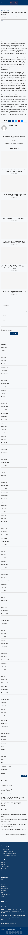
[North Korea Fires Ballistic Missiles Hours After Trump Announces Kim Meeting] (14, 159)
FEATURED (3, 739)
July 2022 (3, 508)
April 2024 (3, 439)
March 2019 (4, 640)
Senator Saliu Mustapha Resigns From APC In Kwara (13, 915)
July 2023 (3, 469)
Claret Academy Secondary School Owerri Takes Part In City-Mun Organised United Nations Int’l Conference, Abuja (14, 814)
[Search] (26, 2)
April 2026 (3, 360)
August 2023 (4, 465)
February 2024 (4, 446)
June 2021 (3, 551)
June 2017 (3, 709)
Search (3, 773)
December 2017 (4, 689)
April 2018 (3, 676)
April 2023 (3, 479)
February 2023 (4, 485)
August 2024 (4, 426)
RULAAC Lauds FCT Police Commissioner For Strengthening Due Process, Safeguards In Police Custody (14, 267)
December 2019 (4, 610)
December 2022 (4, 492)
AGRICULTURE (4, 723)
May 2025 (3, 396)
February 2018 (4, 683)
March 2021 (4, 561)
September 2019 (5, 620)
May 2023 (3, 475)
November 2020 (4, 574)
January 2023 (4, 488)
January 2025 (4, 410)
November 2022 (4, 495)
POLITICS (3, 756)
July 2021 (3, 548)
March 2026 (4, 363)
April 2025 (3, 400)
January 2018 (4, 686)
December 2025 (4, 373)
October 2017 (4, 696)
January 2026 (4, 370)
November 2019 (4, 613)
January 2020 (4, 607)
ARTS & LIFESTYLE (5, 730)
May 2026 (3, 357)
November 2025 (4, 377)
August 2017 (4, 702)
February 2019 (4, 643)
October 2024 (4, 419)
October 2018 (4, 656)
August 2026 (4, 347)
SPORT (2, 759)
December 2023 (4, 452)
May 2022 (3, 515)
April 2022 (3, 518)
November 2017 (4, 692)
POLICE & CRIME (5, 753)
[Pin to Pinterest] (19, 121)
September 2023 (5, 462)
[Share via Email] (22, 121)
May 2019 (3, 633)
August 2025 (4, 386)
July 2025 (3, 390)
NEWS (2, 746)
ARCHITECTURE (4, 726)
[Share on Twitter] (16, 121)
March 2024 (4, 442)
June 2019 (3, 630)
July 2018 (3, 666)
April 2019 (3, 636)
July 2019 (3, 627)
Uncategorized (4, 769)
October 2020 (4, 577)
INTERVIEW (3, 743)
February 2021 (4, 564)
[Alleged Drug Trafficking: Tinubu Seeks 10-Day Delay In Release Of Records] (14, 183)
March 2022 (4, 521)
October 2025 (4, 380)
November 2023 (4, 456)
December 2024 (4, 413)
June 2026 (3, 354)
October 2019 (4, 617)
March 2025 (4, 403)
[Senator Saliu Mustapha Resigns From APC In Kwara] (14, 280)
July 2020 (3, 587)
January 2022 (4, 528)
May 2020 (3, 594)
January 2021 (4, 567)
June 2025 (3, 393)
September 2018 (5, 659)
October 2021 (4, 538)
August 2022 (4, 505)
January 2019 (4, 646)
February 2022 (4, 525)
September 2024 (5, 423)
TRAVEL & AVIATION (6, 766)
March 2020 (4, 600)
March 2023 (4, 482)
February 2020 (4, 604)
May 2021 (3, 554)
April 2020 (3, 597)
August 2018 (4, 663)
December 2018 (4, 650)
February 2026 (4, 367)
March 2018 (4, 679)
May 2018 (3, 673)
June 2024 (3, 433)
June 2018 (3, 669)
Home (2, 7)
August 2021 (4, 544)
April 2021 (3, 558)
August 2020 (4, 584)
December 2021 (4, 531)
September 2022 (5, 502)
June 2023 (3, 472)
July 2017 (3, 706)
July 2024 (3, 429)
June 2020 (3, 590)
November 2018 (4, 653)
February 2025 (4, 406)
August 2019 (4, 623)
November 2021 (4, 535)
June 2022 (3, 511)
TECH (2, 762)
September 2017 (5, 699)
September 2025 (5, 383)
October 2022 (4, 498)
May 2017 (3, 712)
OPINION (3, 749)
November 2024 (4, 416)
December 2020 (4, 571)
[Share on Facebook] (13, 121)
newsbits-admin (9, 16)
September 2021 (5, 541)
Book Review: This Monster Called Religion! (14, 218)
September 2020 (5, 581)
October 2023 (4, 459)
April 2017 (3, 715)
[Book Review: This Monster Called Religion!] (14, 208)
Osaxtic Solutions (11, 929)
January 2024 (4, 449)
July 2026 (3, 350)
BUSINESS (3, 736)
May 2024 (3, 436)
